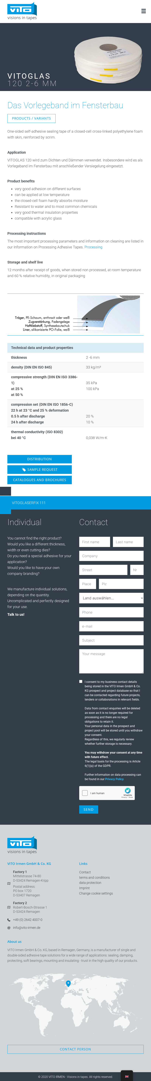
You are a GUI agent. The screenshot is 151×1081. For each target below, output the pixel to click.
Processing (93, 247)
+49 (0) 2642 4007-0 (27, 920)
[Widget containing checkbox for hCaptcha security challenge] (107, 793)
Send (89, 809)
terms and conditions (94, 877)
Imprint (84, 888)
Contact (85, 872)
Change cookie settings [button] (96, 893)
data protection (90, 883)
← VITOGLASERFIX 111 (26, 503)
